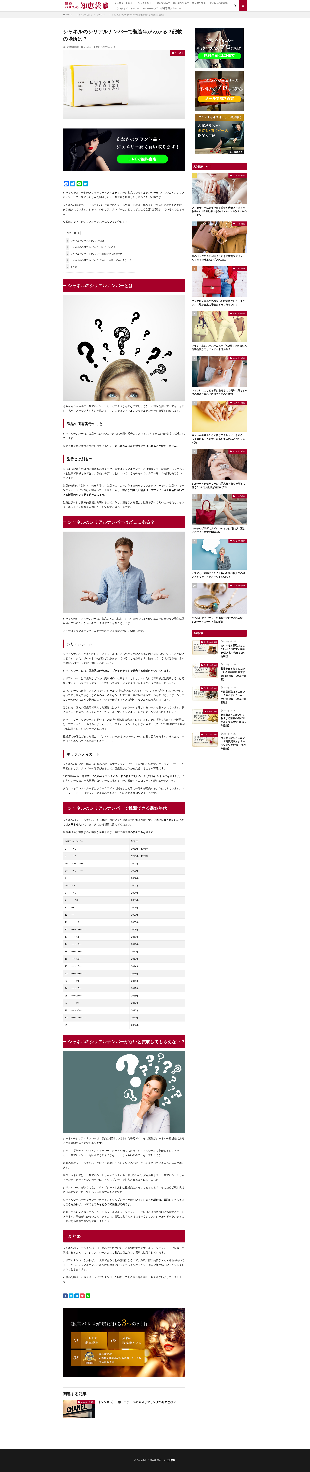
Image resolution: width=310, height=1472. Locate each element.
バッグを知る (144, 2)
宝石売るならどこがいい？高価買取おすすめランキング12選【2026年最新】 (233, 743)
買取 (98, 47)
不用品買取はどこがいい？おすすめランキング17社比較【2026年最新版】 (233, 697)
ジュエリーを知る (123, 2)
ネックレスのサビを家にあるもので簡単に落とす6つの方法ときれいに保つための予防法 (219, 392)
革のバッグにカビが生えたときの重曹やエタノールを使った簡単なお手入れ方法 (218, 258)
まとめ (72, 266)
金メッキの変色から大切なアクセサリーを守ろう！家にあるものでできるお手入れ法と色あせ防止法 (218, 439)
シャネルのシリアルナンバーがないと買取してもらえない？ (99, 260)
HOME (69, 14)
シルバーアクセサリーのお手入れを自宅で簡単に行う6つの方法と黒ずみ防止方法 (218, 485)
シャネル (101, 14)
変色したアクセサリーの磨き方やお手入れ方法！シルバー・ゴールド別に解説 (218, 619)
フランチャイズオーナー (126, 8)
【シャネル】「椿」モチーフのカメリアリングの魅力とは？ (137, 1402)
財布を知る (162, 2)
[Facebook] (65, 1295)
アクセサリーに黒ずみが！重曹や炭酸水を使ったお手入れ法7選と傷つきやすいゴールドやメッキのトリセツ (219, 211)
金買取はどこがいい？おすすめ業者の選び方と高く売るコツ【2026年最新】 (233, 720)
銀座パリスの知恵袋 (164, 1460)
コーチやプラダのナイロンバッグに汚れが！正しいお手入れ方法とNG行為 (218, 530)
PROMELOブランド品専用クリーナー (162, 8)
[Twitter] (71, 1295)
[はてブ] (76, 1295)
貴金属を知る (199, 2)
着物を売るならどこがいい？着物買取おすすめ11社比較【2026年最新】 (233, 674)
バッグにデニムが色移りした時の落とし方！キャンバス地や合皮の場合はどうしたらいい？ (218, 302)
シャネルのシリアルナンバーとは (85, 240)
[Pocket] (82, 1295)
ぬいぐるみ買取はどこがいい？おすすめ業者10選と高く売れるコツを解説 (233, 651)
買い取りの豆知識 (218, 2)
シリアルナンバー (109, 47)
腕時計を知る (180, 2)
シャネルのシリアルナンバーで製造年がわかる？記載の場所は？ (137, 14)
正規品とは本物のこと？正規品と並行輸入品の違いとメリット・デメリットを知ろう (218, 575)
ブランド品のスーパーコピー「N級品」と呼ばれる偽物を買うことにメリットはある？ (219, 347)
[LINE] (88, 1295)
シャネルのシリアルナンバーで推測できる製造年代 (94, 253)
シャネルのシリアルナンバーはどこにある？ (91, 247)
